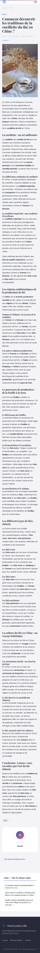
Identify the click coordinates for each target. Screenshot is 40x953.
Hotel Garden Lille (17, 925)
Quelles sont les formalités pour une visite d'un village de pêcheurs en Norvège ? (19, 902)
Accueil (4, 8)
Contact (28, 940)
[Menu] (35, 2)
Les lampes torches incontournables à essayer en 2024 (19, 886)
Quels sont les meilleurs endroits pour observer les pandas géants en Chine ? (20, 894)
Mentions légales (16, 940)
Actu (10, 8)
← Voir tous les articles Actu (13, 859)
